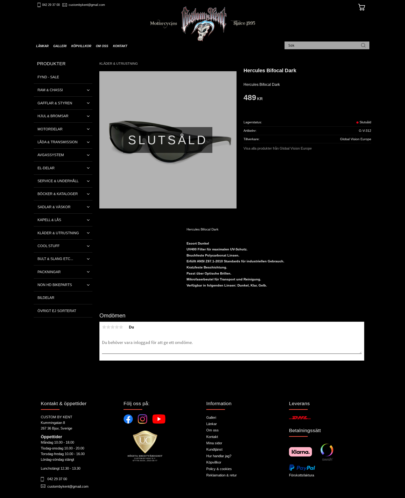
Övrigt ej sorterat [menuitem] (57, 311)
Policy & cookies (219, 469)
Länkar (211, 424)
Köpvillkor (213, 462)
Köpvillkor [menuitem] (81, 46)
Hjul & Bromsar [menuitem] (53, 116)
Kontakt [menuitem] (120, 46)
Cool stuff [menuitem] (49, 246)
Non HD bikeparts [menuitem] (55, 285)
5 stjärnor (121, 327)
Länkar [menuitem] (42, 46)
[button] (88, 90)
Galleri (211, 417)
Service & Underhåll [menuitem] (58, 181)
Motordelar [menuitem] (50, 129)
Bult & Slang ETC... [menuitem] (55, 259)
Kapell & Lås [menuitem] (49, 220)
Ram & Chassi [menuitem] (50, 90)
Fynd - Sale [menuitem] (48, 77)
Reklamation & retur (221, 475)
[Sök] (363, 46)
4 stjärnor (117, 327)
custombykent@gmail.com (87, 5)
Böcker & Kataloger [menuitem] (58, 194)
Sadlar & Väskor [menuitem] (54, 207)
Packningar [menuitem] (49, 272)
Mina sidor (214, 443)
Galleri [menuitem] (60, 46)
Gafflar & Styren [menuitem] (55, 103)
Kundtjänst (214, 449)
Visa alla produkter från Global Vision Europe (278, 148)
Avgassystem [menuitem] (51, 155)
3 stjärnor (112, 327)
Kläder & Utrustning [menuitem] (58, 233)
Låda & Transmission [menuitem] (58, 142)
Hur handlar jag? (218, 456)
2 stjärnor (108, 327)
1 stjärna (104, 327)
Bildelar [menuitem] (46, 298)
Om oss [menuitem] (102, 46)
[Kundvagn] (361, 7)
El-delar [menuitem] (46, 168)
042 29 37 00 (51, 5)
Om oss (212, 430)
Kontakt (212, 437)
